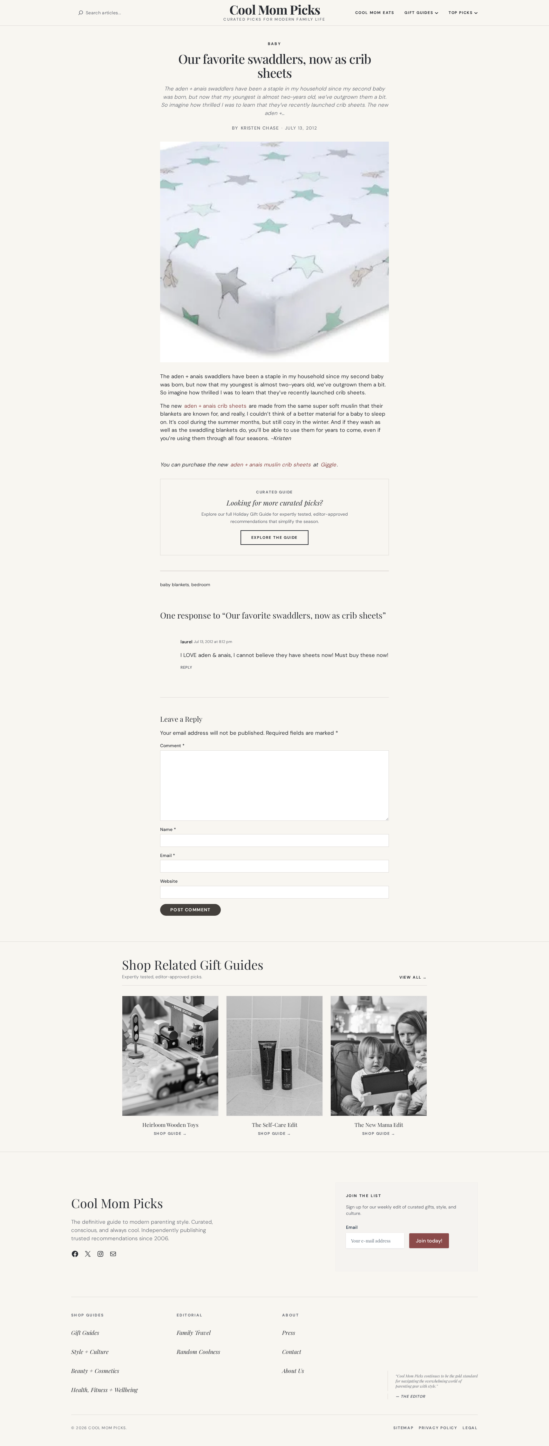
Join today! (429, 1240)
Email (167, 855)
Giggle (328, 464)
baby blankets (174, 584)
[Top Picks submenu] (476, 13)
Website (169, 881)
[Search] (81, 12)
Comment (172, 745)
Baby (274, 43)
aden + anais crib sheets (215, 405)
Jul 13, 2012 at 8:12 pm (213, 641)
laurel (186, 642)
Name (168, 829)
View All (413, 977)
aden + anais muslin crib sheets (270, 464)
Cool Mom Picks (274, 9)
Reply (186, 667)
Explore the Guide (280, 540)
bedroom (200, 584)
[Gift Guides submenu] (436, 13)
